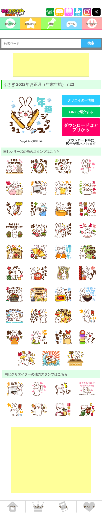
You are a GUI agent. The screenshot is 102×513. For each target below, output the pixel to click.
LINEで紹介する (81, 111)
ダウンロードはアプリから (81, 127)
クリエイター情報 (81, 100)
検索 (91, 43)
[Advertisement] (51, 65)
